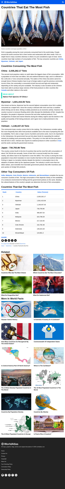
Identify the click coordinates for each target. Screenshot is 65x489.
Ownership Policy (5, 469)
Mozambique (44, 175)
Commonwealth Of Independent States (47, 342)
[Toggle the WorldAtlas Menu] (2, 2)
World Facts (22, 243)
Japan (21, 61)
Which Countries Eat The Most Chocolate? (47, 273)
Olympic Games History (9, 319)
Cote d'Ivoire (17, 175)
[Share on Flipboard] (2, 240)
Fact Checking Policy (6, 464)
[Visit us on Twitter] (9, 475)
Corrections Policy (6, 466)
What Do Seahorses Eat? (41, 295)
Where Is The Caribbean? (42, 366)
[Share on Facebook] (5, 240)
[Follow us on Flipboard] (2, 475)
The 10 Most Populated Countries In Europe (16, 434)
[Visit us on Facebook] (6, 475)
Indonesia (32, 175)
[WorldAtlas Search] (63, 2)
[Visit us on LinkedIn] (16, 475)
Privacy (3, 456)
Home (2, 451)
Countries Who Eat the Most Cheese (13, 273)
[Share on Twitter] (9, 240)
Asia (59, 141)
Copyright (3, 458)
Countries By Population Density (12, 412)
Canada (4, 90)
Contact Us (4, 453)
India (3, 175)
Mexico (25, 175)
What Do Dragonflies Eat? (10, 295)
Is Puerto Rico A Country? (42, 434)
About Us (3, 461)
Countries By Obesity (41, 412)
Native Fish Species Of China (14, 97)
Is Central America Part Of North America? (15, 366)
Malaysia (9, 175)
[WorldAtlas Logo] (11, 2)
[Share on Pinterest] (12, 240)
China (61, 59)
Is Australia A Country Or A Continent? (47, 319)
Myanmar (4, 61)
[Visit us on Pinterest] (12, 475)
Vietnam (12, 61)
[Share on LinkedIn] (15, 240)
